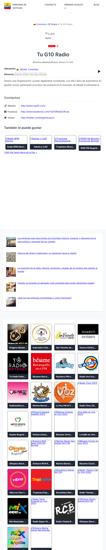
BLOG (96, 4)
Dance (18, 74)
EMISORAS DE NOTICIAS (19, 6)
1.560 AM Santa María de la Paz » (20, 152)
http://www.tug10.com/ (33, 105)
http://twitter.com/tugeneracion (37, 117)
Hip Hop (34, 74)
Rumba (43, 74)
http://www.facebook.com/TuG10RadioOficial (45, 111)
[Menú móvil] (101, 6)
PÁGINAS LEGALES (73, 4)
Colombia (41, 24)
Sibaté (54, 24)
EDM (25, 74)
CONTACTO (50, 4)
